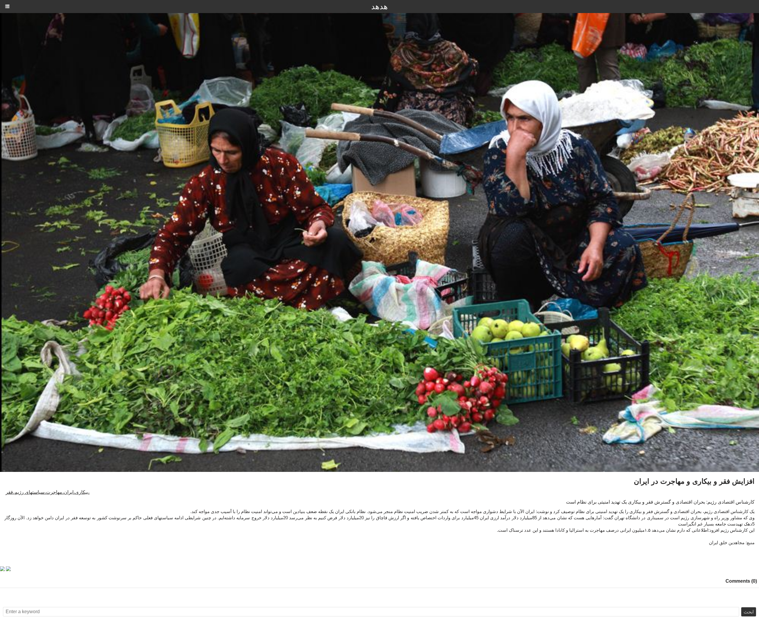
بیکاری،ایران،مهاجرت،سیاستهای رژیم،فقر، (48, 492)
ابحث (749, 611)
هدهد (379, 6)
